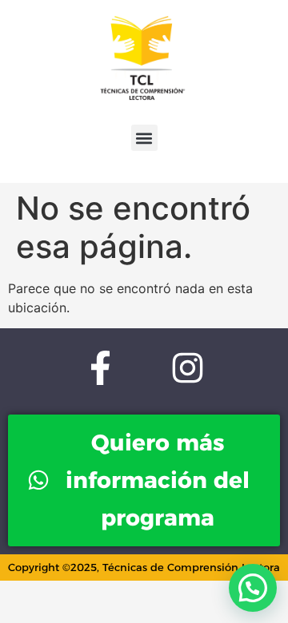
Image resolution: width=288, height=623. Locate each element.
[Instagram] (187, 367)
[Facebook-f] (100, 367)
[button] (144, 138)
